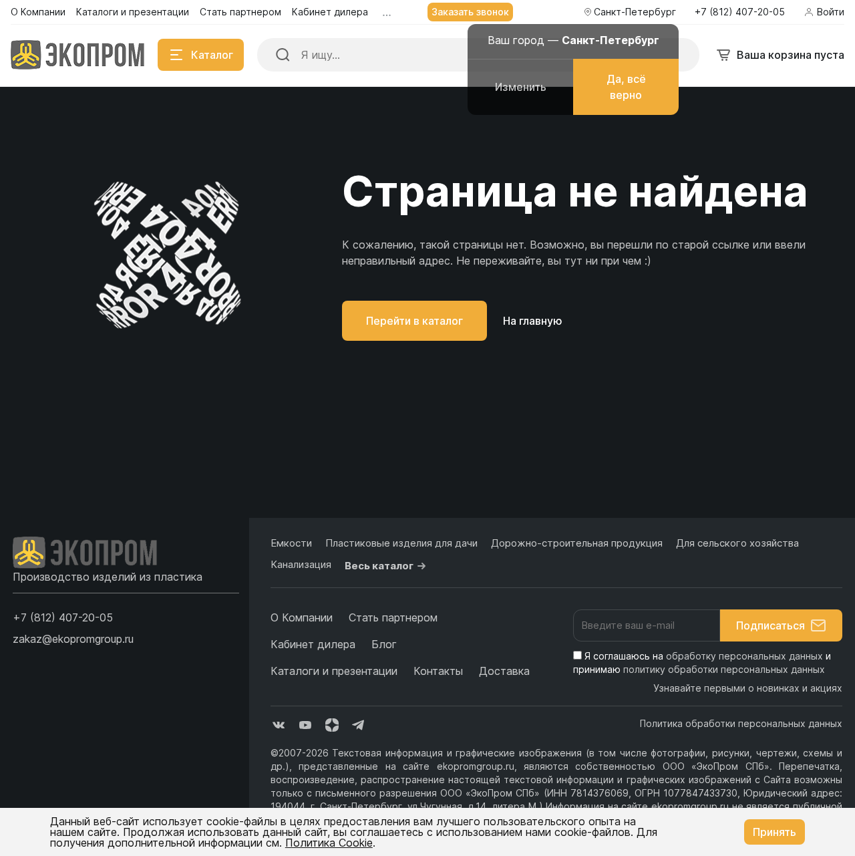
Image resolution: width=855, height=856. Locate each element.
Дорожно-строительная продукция (577, 543)
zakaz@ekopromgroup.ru (73, 639)
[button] (63, 617)
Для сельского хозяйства (737, 543)
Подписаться (770, 625)
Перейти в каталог (414, 320)
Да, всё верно (626, 87)
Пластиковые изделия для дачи (401, 543)
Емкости (291, 543)
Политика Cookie (329, 842)
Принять (774, 832)
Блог (384, 644)
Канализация (301, 564)
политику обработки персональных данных (724, 669)
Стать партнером (393, 617)
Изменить (520, 87)
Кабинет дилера (313, 644)
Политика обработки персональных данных (741, 723)
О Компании (302, 617)
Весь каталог (379, 565)
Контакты (438, 671)
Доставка (504, 671)
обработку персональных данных (744, 656)
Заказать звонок (470, 11)
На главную (532, 320)
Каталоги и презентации (334, 671)
